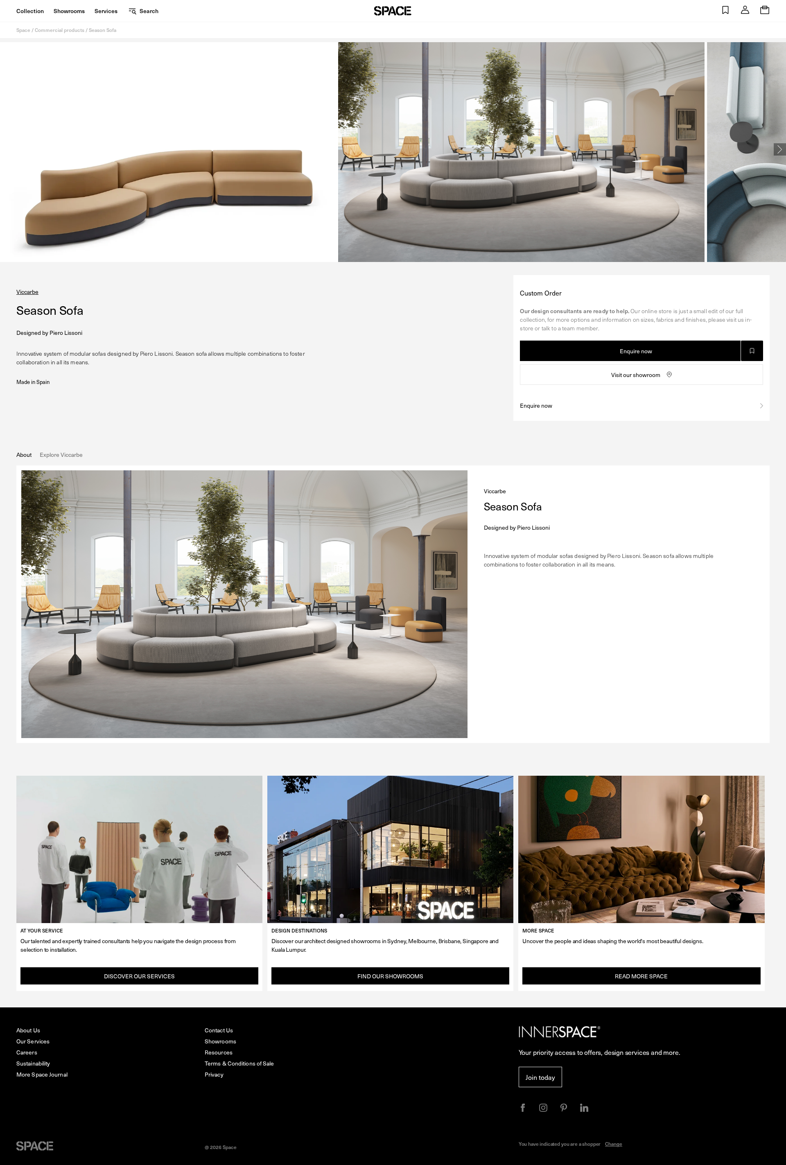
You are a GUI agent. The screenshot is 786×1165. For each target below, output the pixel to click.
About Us (28, 1030)
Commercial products (59, 30)
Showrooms (69, 11)
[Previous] (6, 149)
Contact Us (219, 1030)
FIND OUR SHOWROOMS (390, 976)
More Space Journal (42, 1074)
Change (613, 1143)
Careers (26, 1052)
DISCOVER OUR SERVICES (139, 976)
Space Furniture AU (392, 11)
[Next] (780, 149)
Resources (219, 1052)
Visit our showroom (635, 374)
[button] (725, 11)
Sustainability (33, 1063)
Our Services (33, 1041)
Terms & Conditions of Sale (239, 1063)
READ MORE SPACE (641, 976)
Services (106, 11)
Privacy (214, 1074)
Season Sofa (102, 30)
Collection (30, 11)
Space (23, 30)
